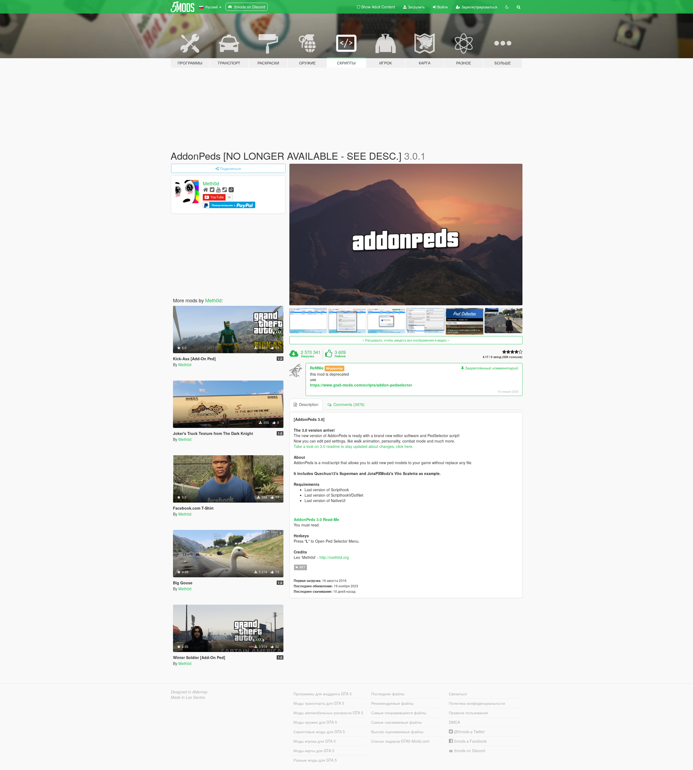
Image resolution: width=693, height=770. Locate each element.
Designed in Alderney (189, 691)
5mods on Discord (469, 750)
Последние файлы (387, 693)
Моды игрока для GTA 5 (314, 741)
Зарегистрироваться (478, 6)
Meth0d (211, 183)
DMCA (454, 722)
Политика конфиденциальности (477, 703)
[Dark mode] (507, 7)
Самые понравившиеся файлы (398, 712)
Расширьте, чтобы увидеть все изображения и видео (405, 340)
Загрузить (416, 6)
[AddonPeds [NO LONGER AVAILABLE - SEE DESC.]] (406, 234)
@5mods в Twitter (469, 731)
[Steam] (224, 189)
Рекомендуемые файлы (392, 703)
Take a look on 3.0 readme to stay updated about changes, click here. (353, 446)
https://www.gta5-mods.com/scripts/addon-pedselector (361, 385)
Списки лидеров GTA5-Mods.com (400, 741)
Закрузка (307, 356)
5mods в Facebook (470, 741)
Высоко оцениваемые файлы (397, 731)
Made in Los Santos (188, 697)
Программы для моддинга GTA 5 (322, 693)
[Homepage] (205, 189)
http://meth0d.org (334, 557)
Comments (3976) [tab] (348, 404)
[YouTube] (218, 189)
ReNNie (316, 368)
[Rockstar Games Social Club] (231, 189)
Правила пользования (468, 712)
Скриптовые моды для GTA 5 (319, 731)
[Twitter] (212, 189)
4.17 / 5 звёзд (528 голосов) (502, 356)
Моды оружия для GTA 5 (315, 722)
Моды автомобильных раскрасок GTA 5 (328, 712)
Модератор (334, 368)
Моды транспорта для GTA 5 (318, 703)
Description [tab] (307, 404)
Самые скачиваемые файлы (396, 722)
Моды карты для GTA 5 (313, 750)
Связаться (458, 693)
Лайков (340, 356)
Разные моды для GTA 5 (315, 760)
